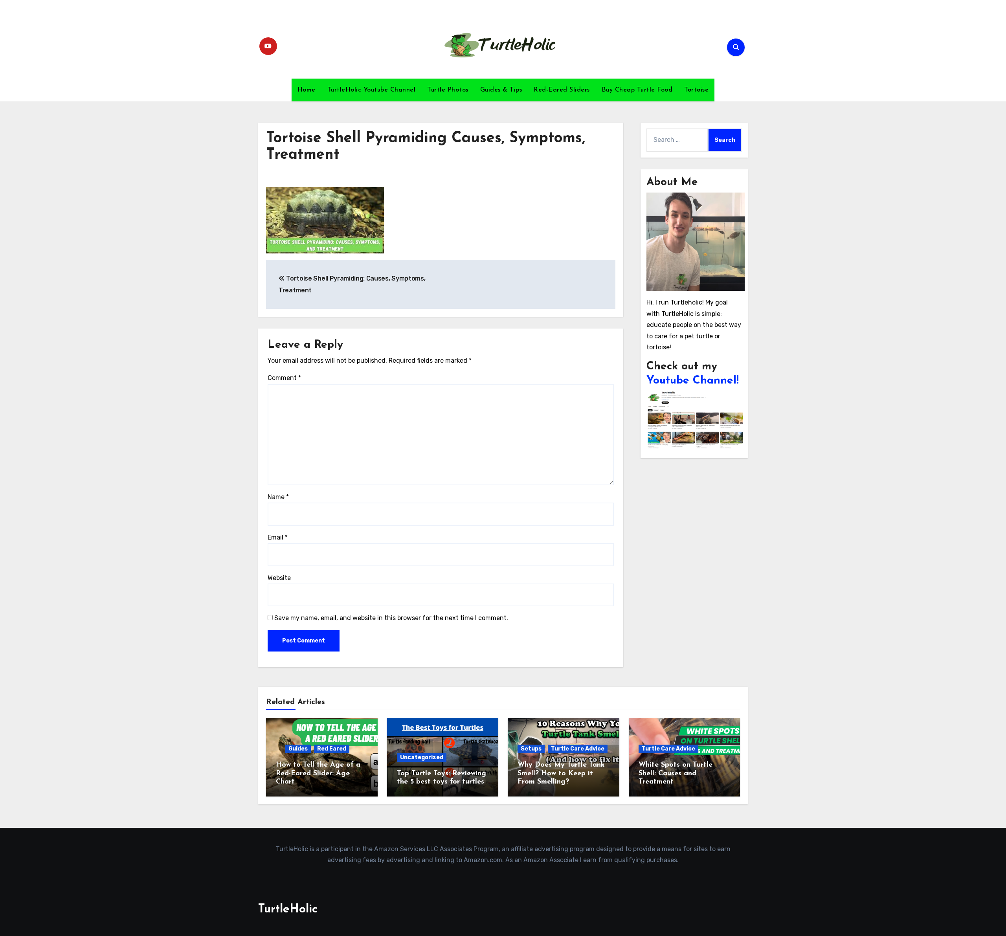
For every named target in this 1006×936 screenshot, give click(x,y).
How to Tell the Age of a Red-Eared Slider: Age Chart (318, 774)
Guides (298, 748)
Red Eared (331, 748)
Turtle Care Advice (577, 748)
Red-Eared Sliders (562, 90)
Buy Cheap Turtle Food (637, 90)
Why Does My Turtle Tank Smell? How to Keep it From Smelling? (561, 774)
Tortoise (696, 90)
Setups (531, 748)
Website (279, 578)
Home (306, 90)
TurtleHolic (288, 909)
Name (278, 497)
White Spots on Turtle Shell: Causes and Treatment (675, 774)
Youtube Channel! (692, 380)
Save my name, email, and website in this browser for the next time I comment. (391, 618)
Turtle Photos (447, 90)
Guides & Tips (501, 90)
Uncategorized (421, 757)
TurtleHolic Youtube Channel (371, 90)
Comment (284, 378)
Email (278, 537)
